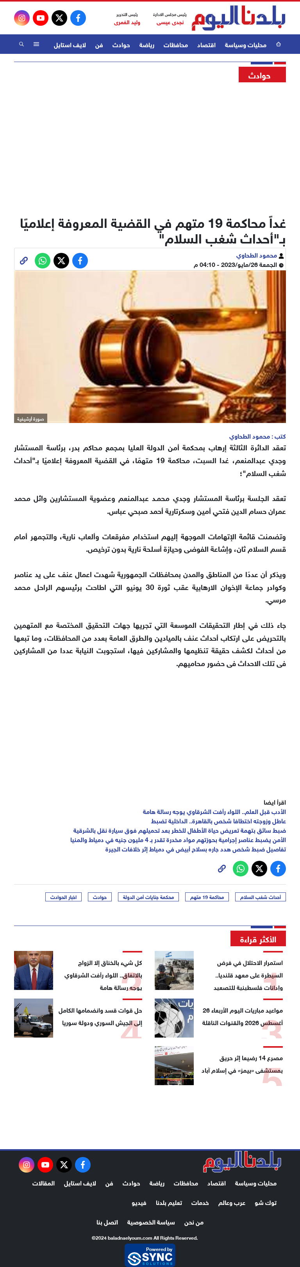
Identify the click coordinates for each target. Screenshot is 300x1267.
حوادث (121, 44)
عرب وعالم (231, 1201)
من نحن (194, 1221)
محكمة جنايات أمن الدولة (148, 896)
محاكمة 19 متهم (207, 896)
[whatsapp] (24, 260)
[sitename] (242, 1162)
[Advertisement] (150, 146)
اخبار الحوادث (63, 896)
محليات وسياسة (245, 44)
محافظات (176, 44)
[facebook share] (80, 260)
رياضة (146, 44)
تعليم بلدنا (169, 1201)
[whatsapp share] (42, 260)
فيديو (139, 1201)
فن (99, 44)
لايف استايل (70, 44)
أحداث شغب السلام (260, 896)
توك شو (266, 1201)
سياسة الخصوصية (151, 1221)
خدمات (200, 1201)
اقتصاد (206, 44)
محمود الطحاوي (257, 254)
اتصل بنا (107, 1221)
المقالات (43, 1182)
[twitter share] (61, 260)
